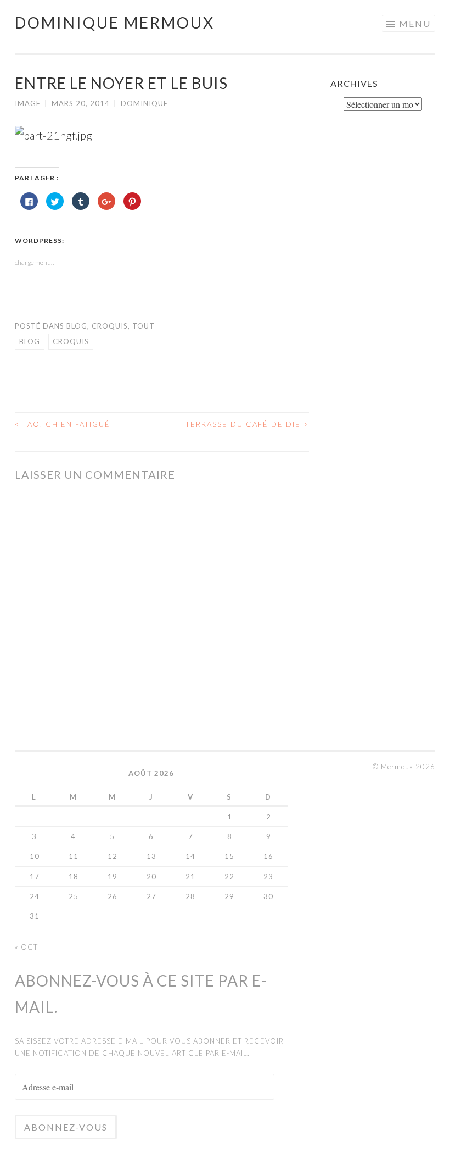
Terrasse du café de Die (247, 424)
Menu (415, 23)
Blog (76, 326)
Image (28, 103)
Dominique (144, 103)
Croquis (110, 326)
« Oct (26, 947)
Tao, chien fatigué (62, 424)
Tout (143, 326)
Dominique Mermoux (115, 22)
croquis (71, 341)
